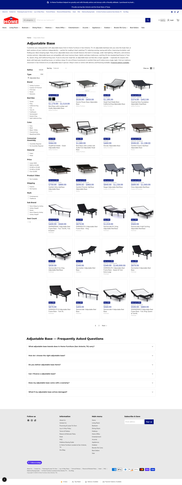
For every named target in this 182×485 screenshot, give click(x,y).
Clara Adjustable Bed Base (140, 187)
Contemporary (33, 196)
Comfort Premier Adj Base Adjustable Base (85, 188)
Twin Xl (31, 110)
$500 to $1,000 (34, 165)
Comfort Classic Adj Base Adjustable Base (139, 147)
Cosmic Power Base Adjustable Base (86, 103)
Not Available (33, 179)
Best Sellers (134, 28)
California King (33, 106)
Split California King (35, 118)
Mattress (48, 28)
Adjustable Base (34, 78)
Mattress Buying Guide (88, 12)
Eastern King (33, 116)
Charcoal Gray (33, 132)
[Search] (147, 20)
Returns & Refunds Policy (64, 12)
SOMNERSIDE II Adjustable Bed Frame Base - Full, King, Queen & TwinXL (142, 311)
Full (30, 108)
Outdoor (107, 28)
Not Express (33, 189)
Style (29, 193)
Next (104, 326)
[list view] (153, 68)
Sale (143, 28)
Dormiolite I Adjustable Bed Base (85, 269)
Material (30, 150)
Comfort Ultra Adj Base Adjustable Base (57, 188)
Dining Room (37, 28)
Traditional (32, 198)
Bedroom (25, 28)
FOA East (32, 90)
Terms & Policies (50, 12)
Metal (31, 155)
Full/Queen (32, 112)
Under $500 (33, 163)
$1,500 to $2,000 (34, 169)
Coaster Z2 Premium (35, 88)
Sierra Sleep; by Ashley (36, 206)
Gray (30, 126)
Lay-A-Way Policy (39, 12)
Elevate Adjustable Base (112, 146)
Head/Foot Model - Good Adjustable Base (57, 147)
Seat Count (32, 218)
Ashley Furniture (34, 85)
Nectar (31, 92)
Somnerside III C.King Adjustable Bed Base (111, 228)
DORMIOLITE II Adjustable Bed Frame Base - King (86, 228)
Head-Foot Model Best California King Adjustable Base (114, 103)
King (30, 104)
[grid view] (151, 68)
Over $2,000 (33, 171)
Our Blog (125, 12)
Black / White (33, 130)
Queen (31, 101)
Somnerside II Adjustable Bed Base (114, 310)
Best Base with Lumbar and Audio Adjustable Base (58, 107)
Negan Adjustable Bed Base (113, 187)
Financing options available (120, 63)
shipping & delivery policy (137, 369)
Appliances (96, 28)
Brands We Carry (120, 28)
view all (41, 70)
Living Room (13, 28)
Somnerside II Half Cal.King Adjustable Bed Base (140, 228)
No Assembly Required (36, 146)
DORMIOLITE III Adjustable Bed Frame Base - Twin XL (59, 310)
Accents (86, 28)
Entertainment (74, 28)
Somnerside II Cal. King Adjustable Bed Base (56, 269)
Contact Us (12, 12)
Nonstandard (33, 114)
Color (29, 122)
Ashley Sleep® (33, 208)
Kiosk (74, 12)
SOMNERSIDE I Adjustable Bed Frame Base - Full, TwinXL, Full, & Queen (59, 229)
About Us (4, 12)
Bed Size (31, 98)
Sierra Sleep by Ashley (36, 212)
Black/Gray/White (34, 134)
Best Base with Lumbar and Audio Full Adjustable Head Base (85, 148)
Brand (29, 82)
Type (29, 74)
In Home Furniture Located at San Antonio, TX (108, 12)
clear (42, 74)
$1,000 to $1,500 (34, 167)
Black (31, 128)
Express (31, 187)
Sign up (149, 422)
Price (29, 160)
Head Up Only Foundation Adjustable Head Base (140, 103)
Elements (32, 94)
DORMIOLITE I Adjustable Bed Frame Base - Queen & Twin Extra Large (114, 270)
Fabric (31, 153)
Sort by (49, 68)
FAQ (79, 12)
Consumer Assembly (31, 139)
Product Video (33, 175)
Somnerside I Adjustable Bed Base (86, 310)
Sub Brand (31, 202)
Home (4, 28)
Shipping (31, 183)
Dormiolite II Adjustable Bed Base (141, 269)
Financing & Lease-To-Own (24, 12)
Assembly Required (35, 144)
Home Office (60, 28)
